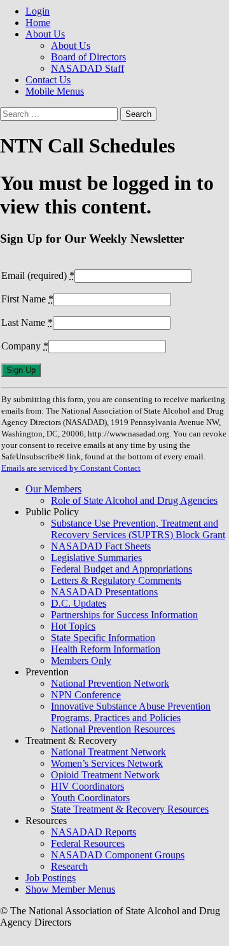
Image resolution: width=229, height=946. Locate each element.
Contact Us (48, 79)
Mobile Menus (54, 91)
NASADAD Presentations (104, 591)
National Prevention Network (110, 683)
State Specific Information (103, 637)
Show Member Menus (70, 889)
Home (37, 22)
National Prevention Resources (113, 729)
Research (69, 866)
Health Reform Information (105, 649)
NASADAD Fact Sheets (101, 546)
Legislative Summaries (96, 557)
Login (37, 11)
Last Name (27, 322)
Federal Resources (88, 843)
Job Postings (50, 877)
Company (24, 346)
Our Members (53, 488)
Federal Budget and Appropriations (121, 569)
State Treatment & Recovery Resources (130, 809)
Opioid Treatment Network (105, 774)
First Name (27, 299)
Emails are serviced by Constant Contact (71, 468)
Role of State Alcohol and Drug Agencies (134, 500)
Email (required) (37, 275)
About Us (45, 34)
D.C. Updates (78, 603)
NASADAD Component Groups (117, 854)
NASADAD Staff (87, 68)
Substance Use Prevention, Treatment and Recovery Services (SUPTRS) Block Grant (138, 529)
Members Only (81, 660)
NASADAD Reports (93, 832)
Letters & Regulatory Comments (116, 580)
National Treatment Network (108, 752)
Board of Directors (88, 56)
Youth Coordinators (90, 797)
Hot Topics (73, 626)
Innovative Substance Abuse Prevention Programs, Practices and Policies (131, 712)
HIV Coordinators (87, 786)
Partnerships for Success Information (124, 614)
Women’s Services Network (107, 763)
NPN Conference (86, 694)
